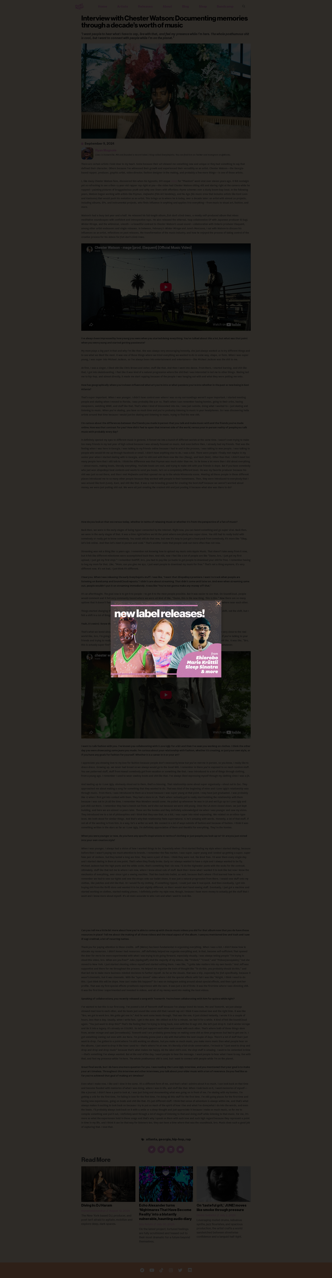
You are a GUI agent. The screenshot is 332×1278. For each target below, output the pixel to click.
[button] (218, 603)
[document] (166, 639)
